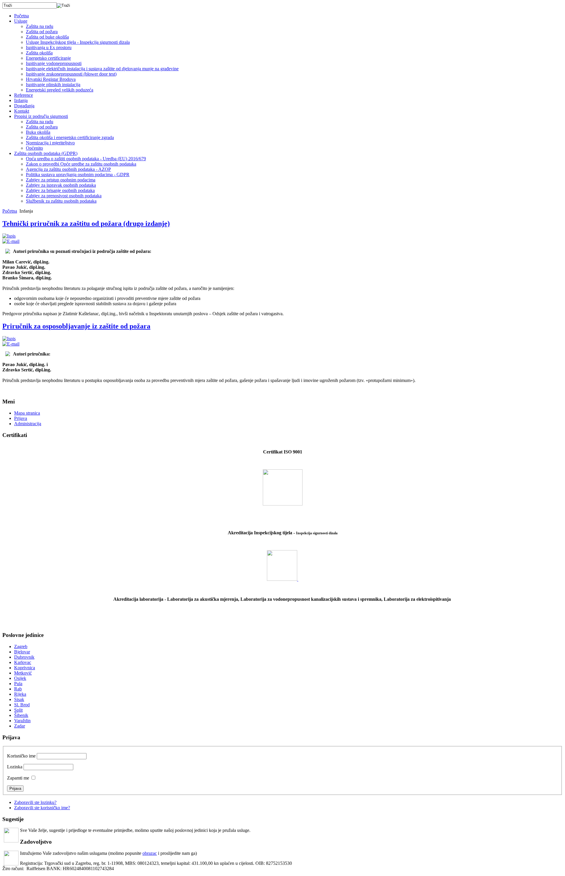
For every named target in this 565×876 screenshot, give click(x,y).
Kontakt (21, 111)
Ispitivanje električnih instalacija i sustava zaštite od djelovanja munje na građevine (102, 68)
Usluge (20, 21)
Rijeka (20, 694)
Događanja (24, 105)
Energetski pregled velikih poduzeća (59, 89)
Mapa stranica (27, 413)
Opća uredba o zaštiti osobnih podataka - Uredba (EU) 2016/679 (86, 158)
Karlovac (22, 662)
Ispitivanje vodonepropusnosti (54, 63)
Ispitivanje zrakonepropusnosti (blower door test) (71, 73)
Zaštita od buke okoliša (47, 36)
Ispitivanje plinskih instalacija (53, 84)
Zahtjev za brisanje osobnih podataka (60, 190)
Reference (23, 95)
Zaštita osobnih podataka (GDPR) (45, 153)
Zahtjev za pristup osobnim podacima (60, 179)
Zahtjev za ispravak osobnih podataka (61, 185)
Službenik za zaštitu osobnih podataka (61, 200)
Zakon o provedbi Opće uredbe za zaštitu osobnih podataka (81, 163)
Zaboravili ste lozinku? (35, 802)
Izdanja (21, 100)
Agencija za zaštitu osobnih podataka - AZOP (68, 169)
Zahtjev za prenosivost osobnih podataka (64, 195)
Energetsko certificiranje (48, 58)
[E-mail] (10, 241)
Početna (21, 15)
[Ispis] (9, 235)
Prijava (20, 418)
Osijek (20, 678)
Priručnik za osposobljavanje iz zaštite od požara (76, 326)
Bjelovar (22, 651)
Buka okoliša (38, 132)
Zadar (19, 725)
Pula (18, 683)
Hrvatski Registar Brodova (51, 79)
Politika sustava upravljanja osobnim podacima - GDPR (77, 174)
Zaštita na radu (39, 26)
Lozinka (14, 766)
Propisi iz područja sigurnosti (41, 116)
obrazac (149, 853)
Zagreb (20, 646)
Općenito (34, 148)
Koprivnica (24, 667)
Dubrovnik (24, 657)
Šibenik (21, 715)
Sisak (19, 699)
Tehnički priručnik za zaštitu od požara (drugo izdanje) (86, 223)
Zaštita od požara (42, 31)
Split (18, 710)
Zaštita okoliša (39, 52)
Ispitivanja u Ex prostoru (49, 47)
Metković (23, 672)
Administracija (27, 423)
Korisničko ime (21, 755)
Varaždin (22, 720)
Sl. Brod (22, 704)
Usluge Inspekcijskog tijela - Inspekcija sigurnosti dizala (78, 42)
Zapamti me (18, 777)
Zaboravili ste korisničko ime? (42, 807)
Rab (18, 688)
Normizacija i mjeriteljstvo (50, 142)
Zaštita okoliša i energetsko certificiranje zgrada (70, 137)
